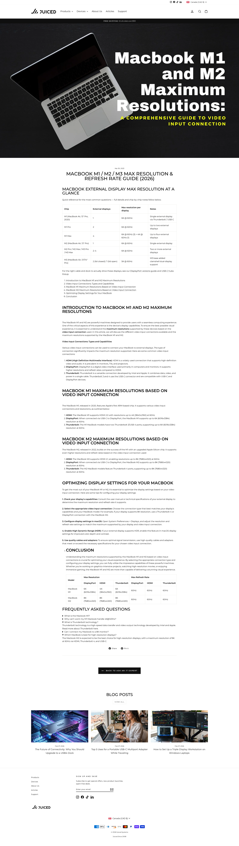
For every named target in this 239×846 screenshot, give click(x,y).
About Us (97, 11)
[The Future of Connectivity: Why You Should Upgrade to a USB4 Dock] (59, 726)
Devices (81, 11)
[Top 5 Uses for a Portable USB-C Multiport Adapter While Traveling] (119, 726)
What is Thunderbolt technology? (81, 622)
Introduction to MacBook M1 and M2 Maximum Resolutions (95, 280)
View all (119, 702)
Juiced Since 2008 (119, 836)
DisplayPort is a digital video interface (97, 367)
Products (65, 11)
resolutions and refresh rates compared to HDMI (97, 370)
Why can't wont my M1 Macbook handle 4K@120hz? (90, 619)
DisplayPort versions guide (143, 271)
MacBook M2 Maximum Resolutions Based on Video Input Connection (101, 290)
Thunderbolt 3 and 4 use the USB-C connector (113, 376)
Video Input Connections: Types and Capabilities (90, 283)
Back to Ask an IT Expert (121, 671)
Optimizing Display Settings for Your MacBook (89, 293)
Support (122, 11)
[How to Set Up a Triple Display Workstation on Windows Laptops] (179, 726)
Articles (110, 11)
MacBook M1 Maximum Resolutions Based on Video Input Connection (101, 287)
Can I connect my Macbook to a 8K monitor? (86, 632)
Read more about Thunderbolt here (80, 628)
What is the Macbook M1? (77, 616)
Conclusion (71, 296)
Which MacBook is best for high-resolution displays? (90, 635)
